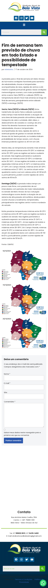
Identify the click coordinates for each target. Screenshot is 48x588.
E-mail (7, 383)
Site (5, 392)
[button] (24, 25)
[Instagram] (21, 18)
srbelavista (9, 69)
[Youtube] (32, 18)
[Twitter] (26, 18)
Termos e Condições (24, 579)
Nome (7, 374)
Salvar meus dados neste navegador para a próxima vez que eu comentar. (22, 433)
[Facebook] (16, 18)
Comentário (9, 401)
